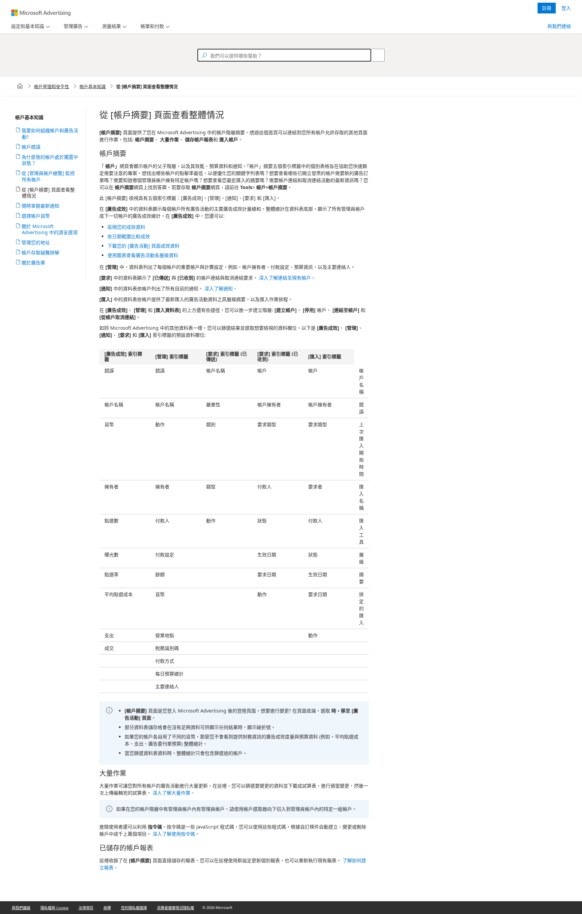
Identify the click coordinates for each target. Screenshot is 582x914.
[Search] (374, 55)
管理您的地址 (36, 242)
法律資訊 (85, 907)
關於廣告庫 (33, 262)
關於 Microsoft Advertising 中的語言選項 (49, 229)
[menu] (30, 26)
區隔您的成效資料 (126, 227)
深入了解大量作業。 (174, 793)
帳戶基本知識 (92, 86)
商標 (107, 907)
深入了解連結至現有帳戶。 (287, 278)
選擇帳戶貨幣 (36, 216)
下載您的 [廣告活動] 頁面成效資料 (143, 246)
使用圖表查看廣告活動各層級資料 (142, 255)
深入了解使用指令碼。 (176, 834)
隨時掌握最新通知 (40, 206)
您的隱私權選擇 (134, 907)
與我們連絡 (559, 26)
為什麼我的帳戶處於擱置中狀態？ (50, 160)
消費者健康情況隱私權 (175, 907)
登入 (566, 8)
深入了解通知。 (220, 288)
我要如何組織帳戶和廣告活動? (50, 133)
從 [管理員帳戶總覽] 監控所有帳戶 (48, 176)
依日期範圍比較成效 (128, 236)
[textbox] (284, 55)
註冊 (546, 8)
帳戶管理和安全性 (51, 86)
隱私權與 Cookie (54, 907)
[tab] (26, 26)
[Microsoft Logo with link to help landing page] (41, 13)
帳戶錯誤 (31, 147)
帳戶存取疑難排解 (40, 252)
